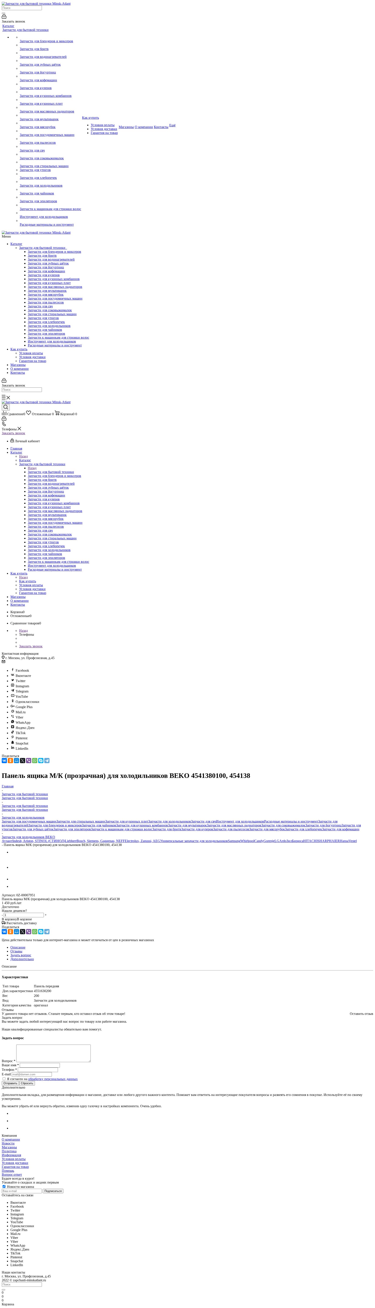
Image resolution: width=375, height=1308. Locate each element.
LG (277, 841)
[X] (22, 760)
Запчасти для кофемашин (46, 271)
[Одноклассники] (10, 760)
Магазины (18, 365)
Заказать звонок (13, 433)
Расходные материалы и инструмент (55, 345)
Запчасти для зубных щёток (48, 263)
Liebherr (71, 841)
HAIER (334, 841)
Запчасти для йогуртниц (46, 267)
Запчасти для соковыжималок (50, 310)
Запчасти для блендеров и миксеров (54, 251)
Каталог (16, 244)
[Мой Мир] (16, 760)
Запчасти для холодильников (49, 326)
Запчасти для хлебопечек (46, 322)
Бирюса (297, 841)
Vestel (353, 841)
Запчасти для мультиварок (47, 290)
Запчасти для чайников (45, 329)
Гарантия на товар (32, 361)
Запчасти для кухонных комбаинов (54, 279)
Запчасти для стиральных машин (52, 314)
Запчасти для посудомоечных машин (55, 298)
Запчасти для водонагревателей (51, 259)
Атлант (7, 841)
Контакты (17, 372)
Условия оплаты (31, 353)
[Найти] (3, 13)
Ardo (282, 841)
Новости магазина (20, 1187)
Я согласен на (42, 1079)
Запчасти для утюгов (43, 318)
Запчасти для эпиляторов (46, 333)
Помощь (8, 1170)
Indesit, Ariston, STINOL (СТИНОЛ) (38, 841)
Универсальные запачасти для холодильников (194, 841)
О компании (19, 369)
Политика (9, 1151)
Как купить (18, 349)
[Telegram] (46, 760)
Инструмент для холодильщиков (52, 341)
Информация (11, 1155)
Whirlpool (247, 841)
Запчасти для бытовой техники (43, 248)
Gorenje (269, 841)
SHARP (323, 841)
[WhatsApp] (34, 760)
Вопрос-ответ (12, 1174)
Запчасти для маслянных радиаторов (55, 287)
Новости (8, 1143)
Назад (23, 456)
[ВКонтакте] (4, 760)
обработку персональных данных (53, 1079)
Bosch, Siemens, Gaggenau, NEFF (101, 841)
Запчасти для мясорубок (46, 294)
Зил (289, 841)
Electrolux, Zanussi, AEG (142, 841)
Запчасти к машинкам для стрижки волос (58, 337)
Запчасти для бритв (42, 255)
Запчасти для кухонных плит (49, 283)
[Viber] (28, 760)
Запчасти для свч (40, 306)
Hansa (344, 841)
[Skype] (40, 760)
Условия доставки (32, 357)
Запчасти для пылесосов (46, 302)
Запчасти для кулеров (44, 275)
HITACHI (310, 841)
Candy (258, 841)
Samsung (234, 841)
